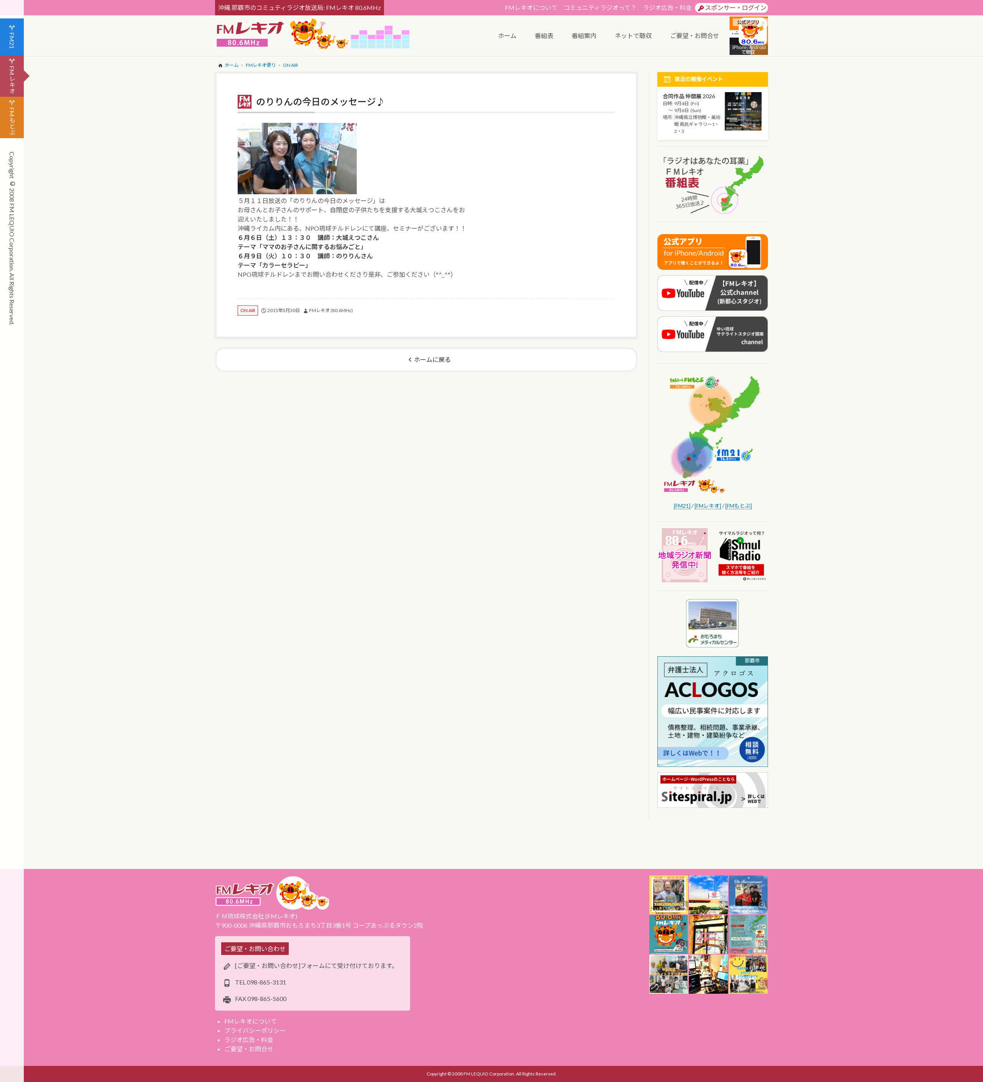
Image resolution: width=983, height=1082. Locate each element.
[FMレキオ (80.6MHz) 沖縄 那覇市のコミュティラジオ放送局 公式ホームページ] (283, 35)
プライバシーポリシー (255, 1030)
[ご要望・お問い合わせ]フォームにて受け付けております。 (316, 965)
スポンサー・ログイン (735, 7)
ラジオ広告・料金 (667, 7)
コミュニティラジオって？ (600, 7)
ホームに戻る (432, 359)
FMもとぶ (12, 121)
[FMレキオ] (708, 505)
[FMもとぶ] (738, 505)
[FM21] (682, 505)
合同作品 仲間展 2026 (689, 96)
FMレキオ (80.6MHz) (331, 310)
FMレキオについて (531, 7)
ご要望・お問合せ (248, 1048)
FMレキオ (12, 80)
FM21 (12, 40)
